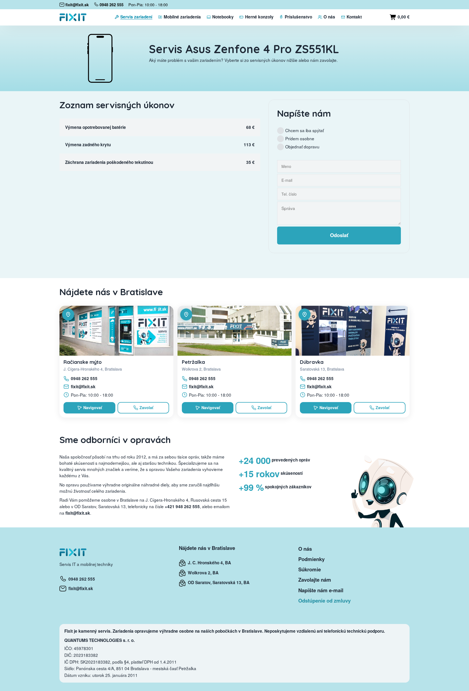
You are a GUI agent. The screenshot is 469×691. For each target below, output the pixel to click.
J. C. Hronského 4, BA (208, 563)
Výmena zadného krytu (88, 145)
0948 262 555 (84, 378)
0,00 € (403, 17)
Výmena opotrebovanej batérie (95, 127)
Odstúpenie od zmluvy (324, 600)
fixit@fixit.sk (83, 387)
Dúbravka (312, 362)
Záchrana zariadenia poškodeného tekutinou (109, 162)
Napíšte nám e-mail (320, 590)
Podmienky (311, 559)
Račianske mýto (83, 362)
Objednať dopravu (302, 146)
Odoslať (339, 235)
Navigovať (92, 407)
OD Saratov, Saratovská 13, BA (217, 582)
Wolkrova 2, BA (202, 573)
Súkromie (309, 569)
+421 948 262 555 (182, 507)
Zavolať (146, 407)
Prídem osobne (299, 138)
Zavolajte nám (314, 579)
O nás (305, 548)
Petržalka (193, 362)
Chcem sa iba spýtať (304, 130)
